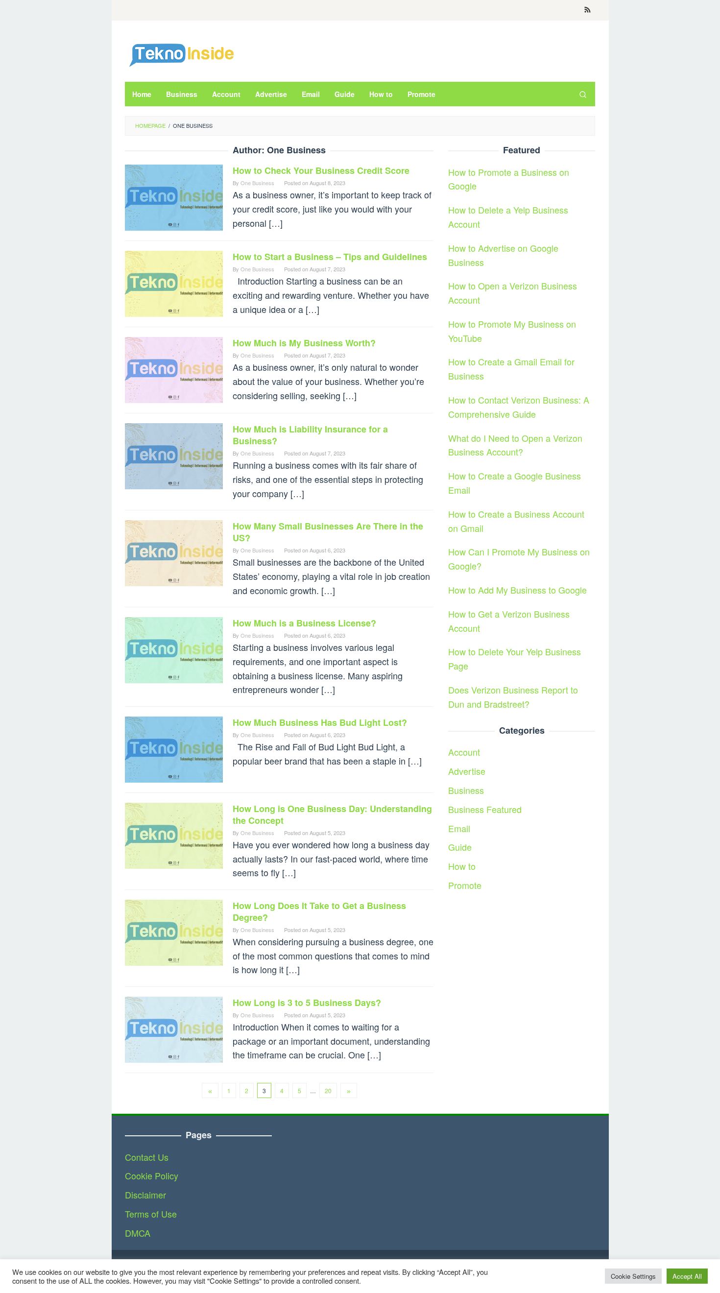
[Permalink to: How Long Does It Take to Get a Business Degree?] (174, 931)
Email (459, 827)
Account (464, 751)
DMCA (137, 1232)
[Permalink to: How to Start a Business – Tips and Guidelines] (174, 282)
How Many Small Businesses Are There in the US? (328, 532)
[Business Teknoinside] (181, 53)
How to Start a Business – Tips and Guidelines (330, 256)
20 (328, 1090)
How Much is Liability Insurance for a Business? (310, 435)
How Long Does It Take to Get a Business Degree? (319, 911)
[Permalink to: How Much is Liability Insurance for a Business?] (174, 455)
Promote (464, 885)
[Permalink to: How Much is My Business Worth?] (174, 368)
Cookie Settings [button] (633, 1276)
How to (462, 866)
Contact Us (146, 1156)
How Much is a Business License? (304, 623)
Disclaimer (145, 1194)
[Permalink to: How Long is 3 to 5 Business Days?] (174, 1028)
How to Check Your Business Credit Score (321, 170)
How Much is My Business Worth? (304, 342)
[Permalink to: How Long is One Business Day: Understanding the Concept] (174, 834)
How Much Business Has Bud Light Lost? (320, 722)
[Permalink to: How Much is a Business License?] (174, 649)
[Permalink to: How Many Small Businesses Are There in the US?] (174, 552)
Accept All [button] (687, 1276)
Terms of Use (151, 1213)
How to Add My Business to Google (517, 589)
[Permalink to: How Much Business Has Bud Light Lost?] (174, 748)
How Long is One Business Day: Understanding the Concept (332, 814)
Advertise (466, 771)
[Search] (583, 94)
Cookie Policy (151, 1175)
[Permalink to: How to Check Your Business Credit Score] (174, 196)
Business (466, 790)
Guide (460, 846)
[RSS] (587, 10)
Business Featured (485, 809)
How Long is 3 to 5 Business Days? (307, 1002)
